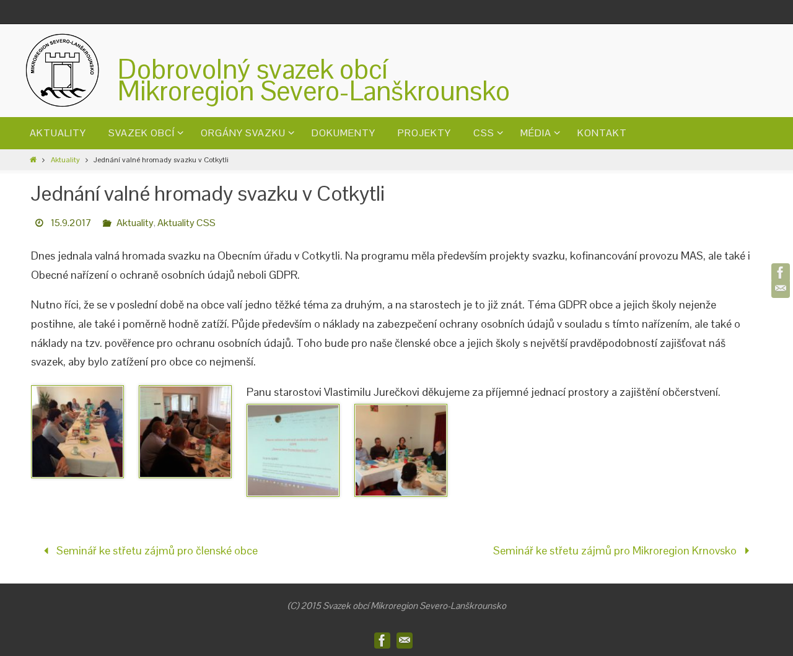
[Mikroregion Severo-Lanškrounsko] (780, 272)
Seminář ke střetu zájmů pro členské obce (156, 550)
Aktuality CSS (186, 222)
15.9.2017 (71, 222)
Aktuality (65, 160)
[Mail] (780, 288)
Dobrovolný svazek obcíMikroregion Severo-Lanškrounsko (314, 80)
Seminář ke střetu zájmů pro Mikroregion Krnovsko (616, 550)
